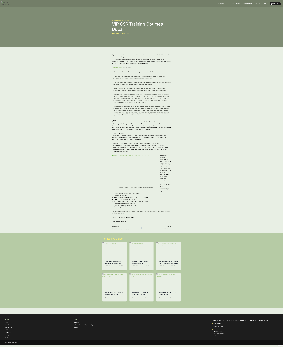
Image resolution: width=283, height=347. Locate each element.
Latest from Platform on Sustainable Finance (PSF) (113, 262)
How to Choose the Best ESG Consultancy (140, 262)
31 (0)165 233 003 (219, 326)
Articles (266, 3)
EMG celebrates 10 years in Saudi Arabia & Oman (114, 293)
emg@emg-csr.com (219, 323)
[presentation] (114, 250)
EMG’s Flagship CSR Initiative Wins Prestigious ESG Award (168, 262)
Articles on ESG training (119, 20)
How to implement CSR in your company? (167, 293)
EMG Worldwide (116, 33)
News (128, 20)
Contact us (276, 3)
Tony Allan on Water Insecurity (120, 228)
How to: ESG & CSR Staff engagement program (140, 293)
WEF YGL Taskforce (165, 228)
